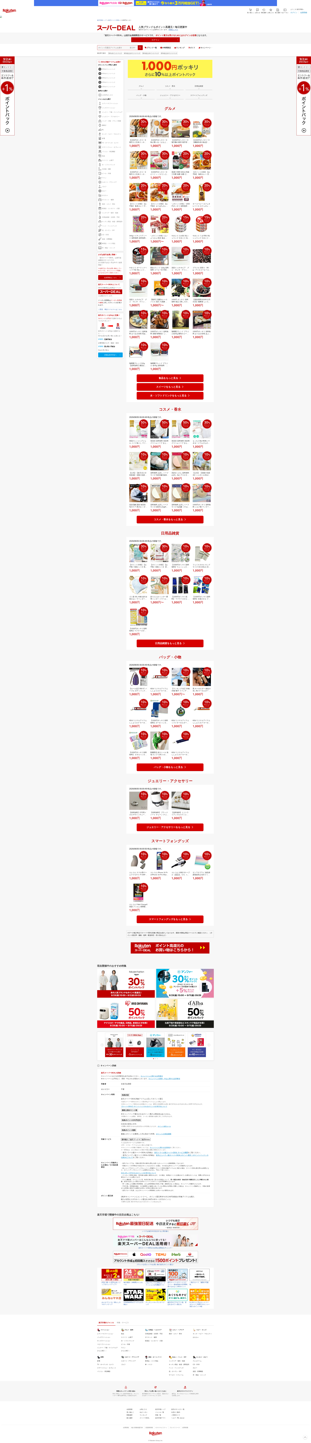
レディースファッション (110, 103)
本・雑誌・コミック (108, 248)
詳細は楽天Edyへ (110, 355)
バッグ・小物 (141, 95)
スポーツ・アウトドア (109, 182)
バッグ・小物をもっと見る (168, 767)
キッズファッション (103, 1341)
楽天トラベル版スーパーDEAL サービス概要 (171, 1152)
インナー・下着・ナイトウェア (112, 112)
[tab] (153, 1058)
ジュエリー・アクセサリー (111, 116)
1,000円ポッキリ (107, 95)
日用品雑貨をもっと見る (168, 643)
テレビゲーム (197, 1361)
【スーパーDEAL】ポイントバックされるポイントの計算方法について (144, 1106)
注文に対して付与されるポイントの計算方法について (138, 1173)
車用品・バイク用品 (108, 243)
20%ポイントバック (108, 82)
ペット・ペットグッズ (109, 226)
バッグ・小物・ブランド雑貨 (111, 121)
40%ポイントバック (108, 73)
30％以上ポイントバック (151, 53)
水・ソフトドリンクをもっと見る (168, 395)
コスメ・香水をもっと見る (168, 519)
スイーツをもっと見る (168, 386)
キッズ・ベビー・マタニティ (111, 134)
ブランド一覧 (152, 48)
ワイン (104, 178)
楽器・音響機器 (107, 239)
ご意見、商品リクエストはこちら (110, 309)
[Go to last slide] (102, 1044)
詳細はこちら (173, 30)
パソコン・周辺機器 (108, 151)
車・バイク (148, 1364)
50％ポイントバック (115, 53)
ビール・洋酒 (106, 173)
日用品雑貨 (199, 86)
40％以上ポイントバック (132, 53)
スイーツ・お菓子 (108, 160)
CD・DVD (105, 235)
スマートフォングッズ (198, 95)
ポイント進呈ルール (164, 1126)
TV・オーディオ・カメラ (110, 143)
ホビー (104, 191)
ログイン (155, 40)
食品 (103, 156)
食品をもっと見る (168, 378)
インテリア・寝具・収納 (110, 213)
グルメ (141, 86)
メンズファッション (108, 108)
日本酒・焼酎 (106, 169)
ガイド (192, 48)
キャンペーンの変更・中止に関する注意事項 (164, 1079)
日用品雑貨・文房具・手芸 (111, 217)
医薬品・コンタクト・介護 (111, 208)
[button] (257, 11)
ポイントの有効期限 (163, 1134)
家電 (103, 138)
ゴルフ (104, 186)
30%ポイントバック (108, 78)
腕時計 (104, 125)
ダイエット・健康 (108, 200)
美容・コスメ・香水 (108, 204)
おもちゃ (105, 195)
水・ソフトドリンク (108, 165)
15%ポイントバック (108, 87)
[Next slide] (208, 1044)
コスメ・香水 (170, 86)
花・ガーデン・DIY (108, 230)
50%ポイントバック (108, 69)
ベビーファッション (103, 1344)
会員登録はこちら (110, 277)
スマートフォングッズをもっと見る (168, 919)
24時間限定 (166, 48)
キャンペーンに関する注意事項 (152, 1076)
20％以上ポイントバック (169, 53)
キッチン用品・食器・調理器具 (112, 221)
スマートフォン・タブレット (111, 147)
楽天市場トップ (102, 20)
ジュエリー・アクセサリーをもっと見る (168, 827)
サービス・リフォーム (176, 1375)
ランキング (180, 48)
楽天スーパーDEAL (114, 20)
